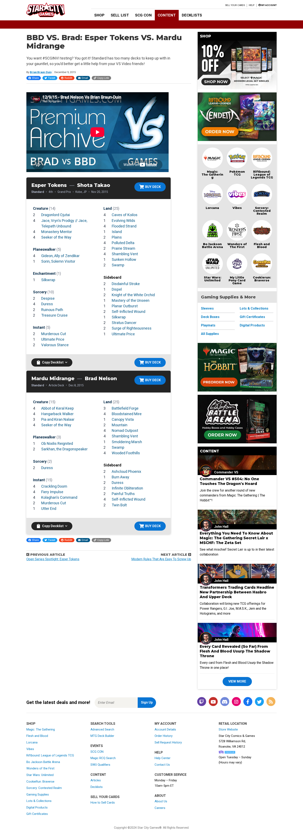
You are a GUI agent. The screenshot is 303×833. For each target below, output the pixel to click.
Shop (99, 15)
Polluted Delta (123, 243)
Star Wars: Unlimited (212, 279)
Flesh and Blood (262, 245)
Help (251, 5)
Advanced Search (102, 729)
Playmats (208, 325)
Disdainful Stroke (126, 284)
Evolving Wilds (123, 220)
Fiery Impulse (52, 492)
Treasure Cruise (54, 315)
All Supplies (210, 334)
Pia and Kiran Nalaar (57, 419)
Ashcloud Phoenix (126, 471)
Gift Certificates (252, 317)
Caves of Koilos (124, 215)
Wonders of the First (40, 768)
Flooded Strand (124, 226)
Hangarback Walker (57, 414)
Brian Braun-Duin (41, 72)
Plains (117, 237)
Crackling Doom (54, 486)
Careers (160, 808)
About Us (161, 801)
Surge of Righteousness (132, 328)
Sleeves (207, 308)
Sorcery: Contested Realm (262, 211)
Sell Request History (168, 742)
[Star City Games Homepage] (52, 10)
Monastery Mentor (56, 232)
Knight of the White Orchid (133, 295)
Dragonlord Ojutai (55, 215)
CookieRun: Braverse (40, 781)
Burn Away (120, 477)
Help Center (162, 758)
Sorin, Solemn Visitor (58, 261)
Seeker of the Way (56, 237)
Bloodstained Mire (127, 414)
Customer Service (171, 775)
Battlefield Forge (125, 408)
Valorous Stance (55, 345)
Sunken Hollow (124, 259)
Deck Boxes (210, 317)
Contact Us (162, 765)
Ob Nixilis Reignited (57, 443)
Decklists (192, 15)
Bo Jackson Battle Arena (212, 245)
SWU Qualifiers (100, 765)
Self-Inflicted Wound (128, 311)
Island (117, 232)
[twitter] (259, 701)
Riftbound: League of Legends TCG (262, 174)
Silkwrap (48, 280)
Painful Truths (123, 494)
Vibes (237, 208)
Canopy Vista (123, 419)
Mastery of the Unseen (130, 300)
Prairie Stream (123, 248)
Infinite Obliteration (127, 488)
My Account (165, 724)
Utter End (48, 508)
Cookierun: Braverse (262, 279)
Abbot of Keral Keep (57, 408)
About (160, 796)
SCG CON (143, 15)
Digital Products (252, 325)
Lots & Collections (254, 308)
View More (237, 681)
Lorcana (212, 208)
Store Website (228, 729)
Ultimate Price (52, 339)
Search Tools (102, 724)
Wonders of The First (237, 245)
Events (96, 746)
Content (167, 15)
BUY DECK (153, 187)
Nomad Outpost (125, 430)
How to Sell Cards (102, 802)
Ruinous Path (52, 310)
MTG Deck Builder (102, 736)
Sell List (120, 15)
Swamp (118, 265)
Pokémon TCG (237, 173)
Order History (164, 736)
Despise (48, 298)
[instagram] (236, 701)
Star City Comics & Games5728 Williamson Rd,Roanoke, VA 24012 (237, 741)
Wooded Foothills (126, 453)
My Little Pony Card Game (237, 280)
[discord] (224, 701)
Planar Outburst (125, 306)
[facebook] (248, 701)
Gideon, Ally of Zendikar (60, 256)
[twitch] (201, 701)
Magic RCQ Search (103, 758)
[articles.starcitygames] (271, 701)
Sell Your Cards (235, 5)
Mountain (119, 425)
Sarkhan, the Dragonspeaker (64, 449)
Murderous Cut (53, 334)
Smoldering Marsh (127, 442)
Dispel (117, 289)
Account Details (165, 729)
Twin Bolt (119, 505)
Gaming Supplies (37, 794)
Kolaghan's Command (59, 497)
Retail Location (233, 724)
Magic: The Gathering (212, 174)
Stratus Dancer (124, 322)
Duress (47, 304)
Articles (95, 780)
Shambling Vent (125, 254)
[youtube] (213, 701)
